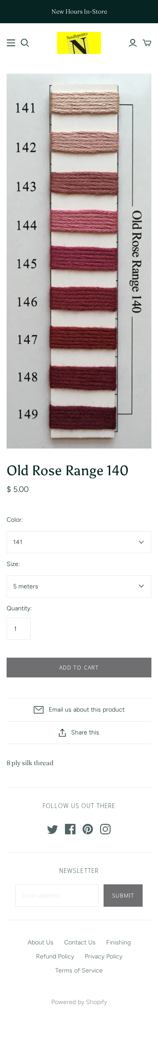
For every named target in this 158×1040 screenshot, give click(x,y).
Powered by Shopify (79, 1002)
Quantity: (19, 608)
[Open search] (25, 43)
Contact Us (80, 942)
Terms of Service (79, 970)
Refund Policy (55, 956)
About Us (41, 942)
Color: (15, 520)
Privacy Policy (103, 956)
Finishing (118, 942)
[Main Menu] (11, 43)
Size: (13, 564)
